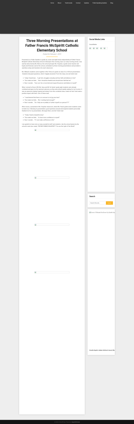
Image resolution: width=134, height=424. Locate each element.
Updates (86, 3)
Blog (111, 3)
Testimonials (68, 3)
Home (52, 3)
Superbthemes (76, 422)
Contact (78, 3)
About (59, 3)
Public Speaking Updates (100, 3)
